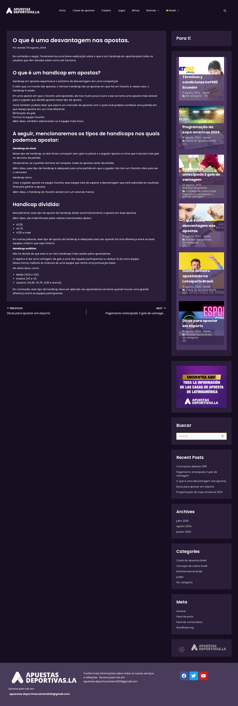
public (180, 577)
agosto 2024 (184, 526)
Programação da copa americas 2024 (199, 492)
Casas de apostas (83, 10)
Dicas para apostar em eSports (195, 486)
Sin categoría (194, 96)
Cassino (106, 10)
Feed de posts (184, 616)
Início (62, 10)
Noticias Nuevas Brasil (198, 239)
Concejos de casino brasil (201, 191)
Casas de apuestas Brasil (201, 140)
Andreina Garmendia (194, 188)
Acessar (181, 611)
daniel (206, 93)
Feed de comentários (189, 622)
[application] (157, 10)
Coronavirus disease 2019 (191, 466)
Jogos (121, 10)
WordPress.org (185, 627)
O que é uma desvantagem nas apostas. (201, 481)
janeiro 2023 (183, 532)
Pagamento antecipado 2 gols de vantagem (197, 195)
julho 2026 (182, 521)
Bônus (135, 10)
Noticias (151, 10)
